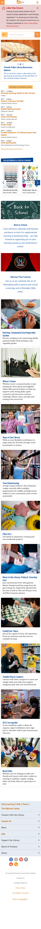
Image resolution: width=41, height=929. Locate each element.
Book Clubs (7, 771)
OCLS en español (10, 722)
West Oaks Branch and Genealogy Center (15, 145)
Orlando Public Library (9, 103)
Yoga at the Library (11, 437)
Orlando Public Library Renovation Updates (18, 69)
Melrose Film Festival (20, 276)
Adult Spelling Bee (8, 142)
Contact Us (6, 821)
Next (37, 182)
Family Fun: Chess (10, 631)
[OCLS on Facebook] (11, 859)
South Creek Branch (8, 127)
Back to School (20, 224)
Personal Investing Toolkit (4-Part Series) (18, 93)
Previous (3, 182)
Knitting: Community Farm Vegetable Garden (19, 334)
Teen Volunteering (11, 483)
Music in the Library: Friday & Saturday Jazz (20, 579)
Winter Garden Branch (9, 119)
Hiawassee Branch (7, 111)
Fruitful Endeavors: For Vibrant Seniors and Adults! (18, 133)
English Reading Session (11, 109)
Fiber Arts (7, 534)
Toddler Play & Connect (13, 676)
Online (3, 95)
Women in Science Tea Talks (12, 101)
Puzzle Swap (6, 124)
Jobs (3, 834)
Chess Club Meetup (9, 116)
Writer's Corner (9, 381)
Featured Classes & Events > (12, 149)
